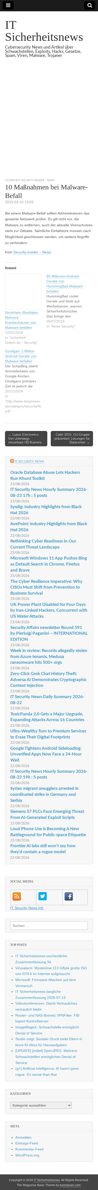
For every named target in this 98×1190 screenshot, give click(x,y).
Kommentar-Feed (29, 1149)
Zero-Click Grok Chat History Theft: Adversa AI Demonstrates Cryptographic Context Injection (48, 680)
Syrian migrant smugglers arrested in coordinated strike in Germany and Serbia (44, 794)
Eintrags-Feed (26, 1143)
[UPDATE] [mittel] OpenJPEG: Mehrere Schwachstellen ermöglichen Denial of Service (46, 1056)
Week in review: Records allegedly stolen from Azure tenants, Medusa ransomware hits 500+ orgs (48, 656)
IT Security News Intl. (27, 908)
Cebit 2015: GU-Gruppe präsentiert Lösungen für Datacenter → (72, 438)
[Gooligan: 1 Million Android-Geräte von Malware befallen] (25, 381)
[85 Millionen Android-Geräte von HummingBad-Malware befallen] (67, 301)
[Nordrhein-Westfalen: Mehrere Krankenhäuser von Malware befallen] (23, 292)
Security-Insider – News (32, 252)
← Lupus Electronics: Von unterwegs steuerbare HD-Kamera (24, 438)
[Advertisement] (49, 124)
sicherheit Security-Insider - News (30, 180)
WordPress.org (27, 1155)
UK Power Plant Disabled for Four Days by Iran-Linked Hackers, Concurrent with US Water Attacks (48, 610)
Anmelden (23, 1137)
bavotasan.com (70, 1185)
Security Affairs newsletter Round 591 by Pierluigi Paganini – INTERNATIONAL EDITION (48, 633)
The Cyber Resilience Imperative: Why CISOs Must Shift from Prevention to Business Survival (46, 587)
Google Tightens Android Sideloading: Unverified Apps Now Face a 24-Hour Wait (46, 754)
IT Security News (29, 461)
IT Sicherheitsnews (44, 30)
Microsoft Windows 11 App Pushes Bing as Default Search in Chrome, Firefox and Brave (48, 564)
